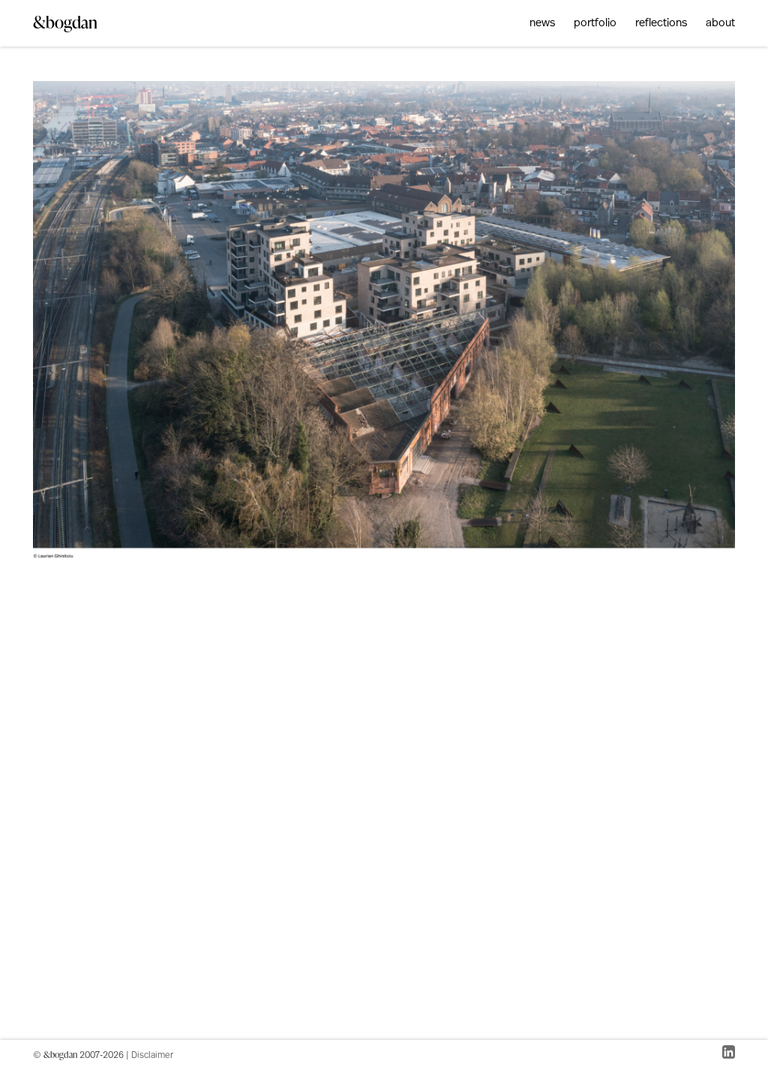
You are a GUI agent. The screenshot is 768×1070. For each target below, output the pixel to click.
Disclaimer (152, 1055)
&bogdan (65, 22)
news (542, 23)
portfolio (595, 23)
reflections (661, 23)
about (720, 23)
